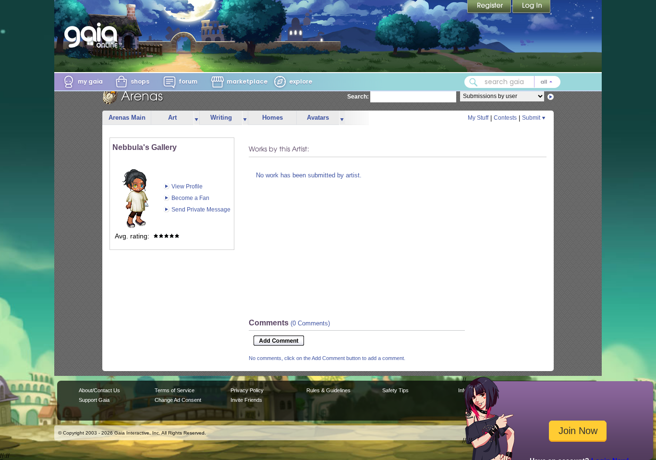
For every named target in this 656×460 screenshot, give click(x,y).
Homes (272, 117)
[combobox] (512, 82)
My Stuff (478, 117)
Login (531, 7)
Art (172, 117)
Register (489, 7)
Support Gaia (94, 400)
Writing (221, 117)
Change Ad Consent (178, 400)
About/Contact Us (99, 390)
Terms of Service (174, 390)
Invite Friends (246, 400)
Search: (358, 96)
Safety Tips (395, 390)
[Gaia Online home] (93, 35)
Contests (505, 117)
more (196, 118)
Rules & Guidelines (328, 390)
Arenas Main (127, 117)
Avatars (318, 117)
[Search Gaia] (473, 82)
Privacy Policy (247, 390)
